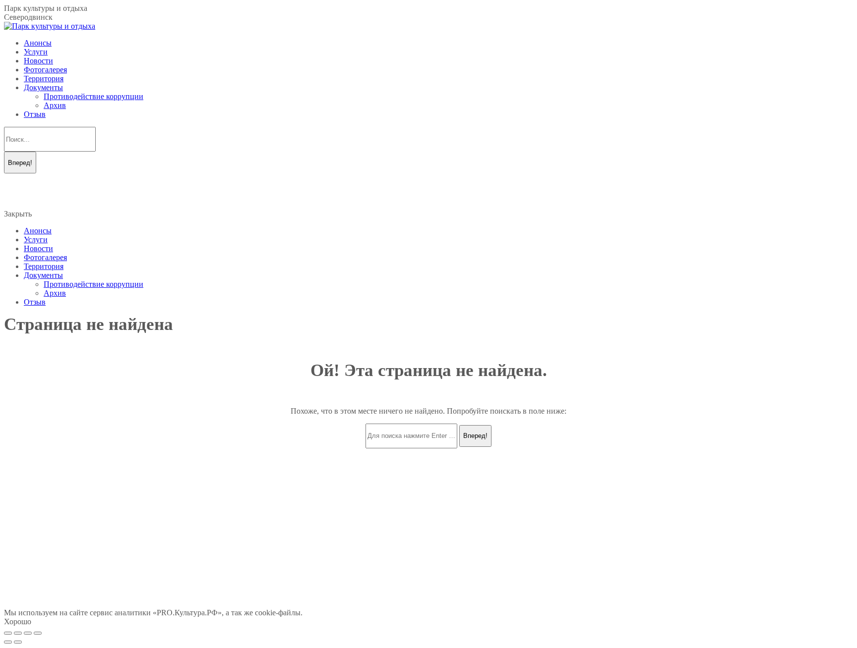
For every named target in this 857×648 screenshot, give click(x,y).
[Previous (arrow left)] (8, 642)
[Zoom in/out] (38, 633)
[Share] (18, 633)
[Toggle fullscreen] (28, 633)
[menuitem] (38, 43)
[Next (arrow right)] (18, 642)
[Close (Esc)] (8, 633)
